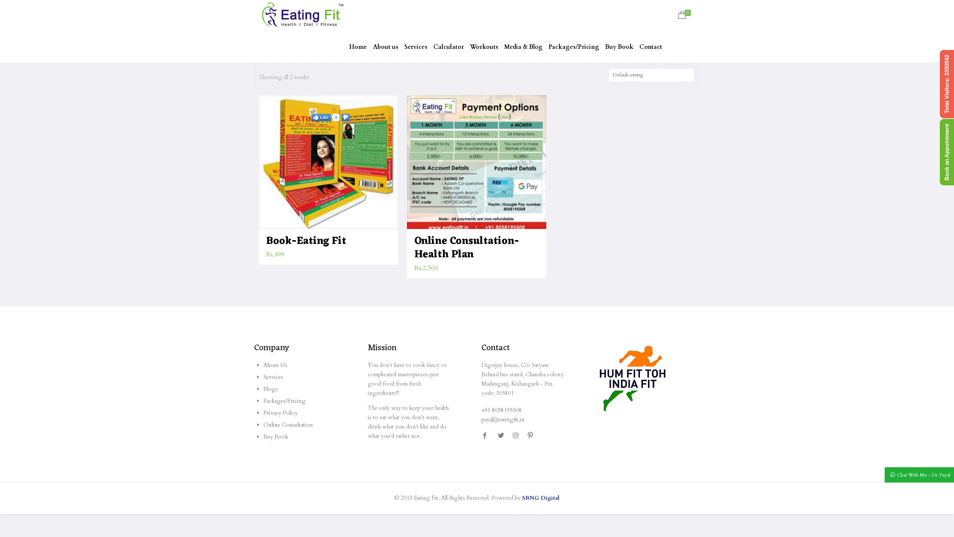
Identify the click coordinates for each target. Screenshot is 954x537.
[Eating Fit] (303, 15)
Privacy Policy (280, 413)
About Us (275, 365)
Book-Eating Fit (306, 241)
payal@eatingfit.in (503, 419)
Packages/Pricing (284, 401)
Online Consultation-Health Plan (466, 248)
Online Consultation (288, 424)
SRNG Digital (540, 498)
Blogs (270, 389)
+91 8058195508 (501, 410)
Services (273, 377)
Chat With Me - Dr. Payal (923, 475)
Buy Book (275, 436)
